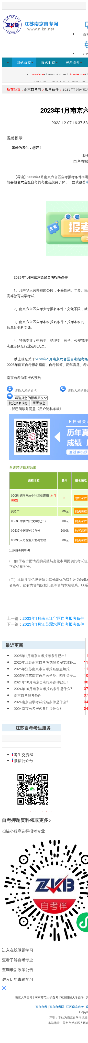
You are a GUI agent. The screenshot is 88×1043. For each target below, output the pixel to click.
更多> (45, 820)
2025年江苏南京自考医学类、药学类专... (45, 675)
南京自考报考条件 (27, 695)
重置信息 (39, 403)
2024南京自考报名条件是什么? (37, 708)
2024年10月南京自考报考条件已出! (41, 682)
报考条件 (73, 62)
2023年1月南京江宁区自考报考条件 (53, 618)
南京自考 (41, 1006)
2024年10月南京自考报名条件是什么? (43, 688)
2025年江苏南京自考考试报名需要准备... (45, 662)
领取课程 (81, 498)
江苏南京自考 (75, 1006)
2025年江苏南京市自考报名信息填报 (42, 668)
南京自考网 (32, 89)
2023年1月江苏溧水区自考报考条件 (53, 624)
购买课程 (81, 511)
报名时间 (48, 62)
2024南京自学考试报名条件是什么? (41, 701)
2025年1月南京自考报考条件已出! (40, 655)
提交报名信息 (18, 403)
